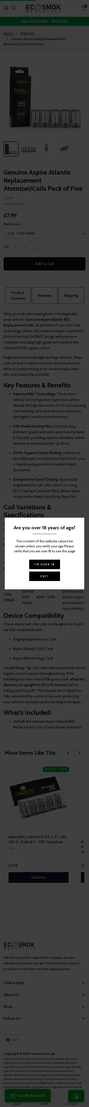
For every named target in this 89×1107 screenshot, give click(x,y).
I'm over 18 (44, 564)
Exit (44, 576)
